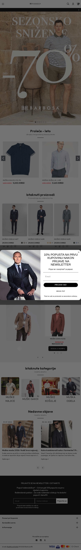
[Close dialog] (79, 252)
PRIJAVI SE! (61, 285)
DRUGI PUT (60, 291)
